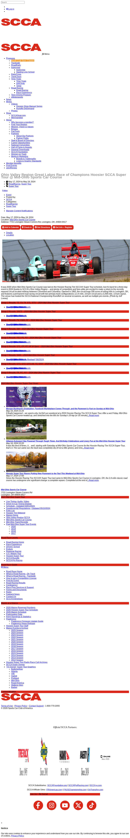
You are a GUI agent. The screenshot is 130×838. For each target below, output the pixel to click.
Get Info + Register (63, 227)
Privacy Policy (20, 706)
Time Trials (16, 79)
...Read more (93, 415)
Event (8, 195)
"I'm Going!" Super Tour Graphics (21, 667)
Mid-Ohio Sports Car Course (22, 220)
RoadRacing (14, 184)
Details (9, 233)
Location (10, 235)
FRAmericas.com (54, 790)
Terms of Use (7, 706)
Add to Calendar (11, 227)
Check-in (27, 227)
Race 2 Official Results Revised (20, 359)
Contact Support (36, 706)
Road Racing (17, 88)
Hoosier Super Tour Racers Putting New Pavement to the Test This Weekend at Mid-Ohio (45, 473)
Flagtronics (11, 619)
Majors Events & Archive (17, 628)
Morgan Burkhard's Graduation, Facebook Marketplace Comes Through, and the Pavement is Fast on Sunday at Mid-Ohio (60, 409)
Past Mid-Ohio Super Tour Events (21, 524)
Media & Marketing (19, 156)
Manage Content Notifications (19, 211)
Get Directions (43, 227)
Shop (8, 113)
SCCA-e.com (96, 785)
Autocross (15, 67)
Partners (15, 134)
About (8, 120)
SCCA (9, 199)
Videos (14, 104)
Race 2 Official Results (16, 307)
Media (9, 102)
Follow (5, 190)
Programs (10, 58)
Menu (5, 567)
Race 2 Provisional (14, 333)
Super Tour (26, 184)
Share (7, 215)
